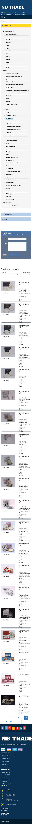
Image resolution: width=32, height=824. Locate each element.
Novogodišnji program (8, 31)
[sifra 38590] (8, 634)
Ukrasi (7, 65)
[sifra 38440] (8, 460)
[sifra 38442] (8, 438)
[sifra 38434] (8, 416)
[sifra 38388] (8, 351)
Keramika (8, 51)
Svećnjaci (8, 59)
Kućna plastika (9, 174)
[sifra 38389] (8, 373)
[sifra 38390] (8, 307)
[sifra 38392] (8, 286)
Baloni (7, 98)
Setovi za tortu (11, 124)
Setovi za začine (10, 199)
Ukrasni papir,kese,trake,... (12, 157)
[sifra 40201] (8, 569)
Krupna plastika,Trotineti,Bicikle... (14, 93)
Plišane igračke (10, 82)
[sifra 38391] (8, 329)
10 (11, 722)
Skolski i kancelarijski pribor (10, 205)
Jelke (7, 48)
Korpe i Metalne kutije (11, 140)
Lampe (7, 138)
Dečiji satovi (9, 95)
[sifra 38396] (8, 613)
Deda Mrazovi (9, 40)
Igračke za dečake (10, 79)
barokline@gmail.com (17, 800)
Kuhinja (8, 110)
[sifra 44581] (8, 678)
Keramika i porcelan (11, 115)
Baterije (8, 101)
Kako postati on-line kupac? (8, 756)
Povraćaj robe (5, 767)
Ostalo (7, 154)
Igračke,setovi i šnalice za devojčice (15, 76)
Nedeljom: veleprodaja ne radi (6, 782)
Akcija (4, 219)
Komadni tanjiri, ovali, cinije (14, 126)
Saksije (8, 188)
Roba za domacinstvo (8, 107)
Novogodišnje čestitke (11, 34)
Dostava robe (5, 764)
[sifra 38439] (8, 482)
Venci (7, 68)
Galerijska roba (10, 182)
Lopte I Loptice (9, 87)
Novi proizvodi (7, 214)
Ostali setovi (10, 135)
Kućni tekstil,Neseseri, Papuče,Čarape (15, 171)
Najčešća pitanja (6, 758)
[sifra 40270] (8, 525)
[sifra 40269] (8, 547)
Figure (7, 45)
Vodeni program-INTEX (11, 104)
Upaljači (8, 152)
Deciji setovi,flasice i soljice (14, 129)
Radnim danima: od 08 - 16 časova (5, 773)
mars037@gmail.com (11, 804)
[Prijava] (30, 1)
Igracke (5, 70)
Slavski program (10, 160)
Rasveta (8, 56)
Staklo (7, 143)
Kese (7, 53)
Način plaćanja (5, 761)
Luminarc (9, 132)
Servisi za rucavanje (12, 121)
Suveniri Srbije (9, 168)
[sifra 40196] (8, 504)
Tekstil (7, 62)
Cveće (7, 37)
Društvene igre (7, 202)
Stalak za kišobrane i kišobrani (13, 185)
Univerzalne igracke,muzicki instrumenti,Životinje (18, 90)
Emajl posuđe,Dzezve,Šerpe (13, 163)
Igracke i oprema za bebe (12, 73)
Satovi (7, 149)
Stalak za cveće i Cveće (12, 180)
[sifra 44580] (8, 656)
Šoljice (7, 112)
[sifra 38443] (8, 395)
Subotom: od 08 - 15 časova (5, 778)
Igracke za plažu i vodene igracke (14, 84)
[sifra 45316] (8, 700)
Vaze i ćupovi (9, 196)
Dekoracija (8, 42)
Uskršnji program (10, 194)
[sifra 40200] (8, 591)
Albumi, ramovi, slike (11, 146)
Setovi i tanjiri (9, 118)
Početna (3, 21)
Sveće (7, 177)
